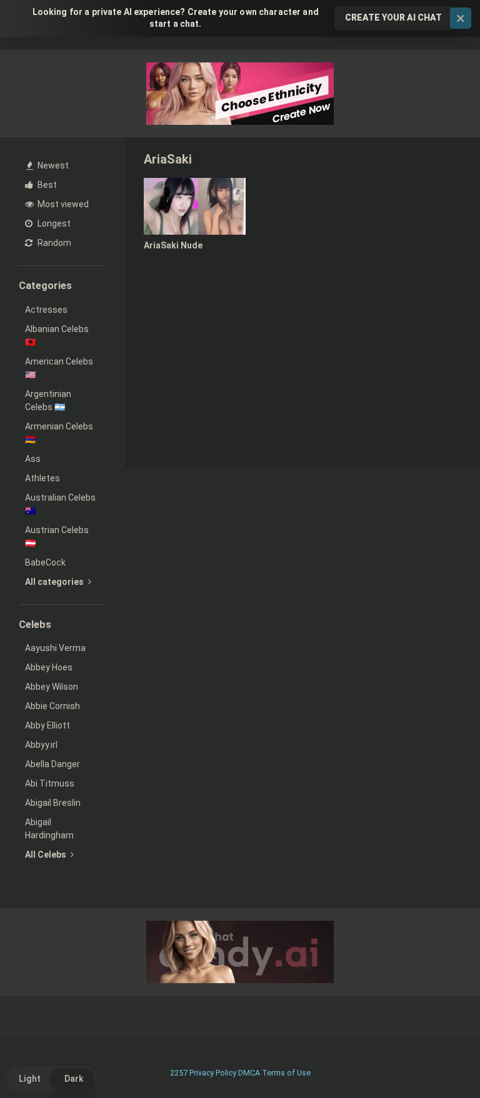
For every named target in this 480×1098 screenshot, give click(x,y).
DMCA (249, 1072)
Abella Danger (52, 764)
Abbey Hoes (48, 667)
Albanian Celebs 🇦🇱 (57, 335)
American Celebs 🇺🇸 (59, 368)
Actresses (46, 310)
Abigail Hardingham (49, 828)
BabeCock (45, 562)
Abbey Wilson (51, 687)
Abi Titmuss (49, 783)
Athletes (42, 478)
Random (53, 243)
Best (46, 185)
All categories (55, 582)
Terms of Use (286, 1072)
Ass (33, 459)
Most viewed (62, 204)
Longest (53, 223)
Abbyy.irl (41, 745)
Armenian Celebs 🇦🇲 (59, 432)
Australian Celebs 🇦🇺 (60, 504)
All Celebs (46, 855)
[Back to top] (438, 1060)
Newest (52, 165)
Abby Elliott (47, 725)
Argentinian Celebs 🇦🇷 (48, 400)
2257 (179, 1072)
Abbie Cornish (52, 706)
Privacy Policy (212, 1072)
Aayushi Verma (55, 648)
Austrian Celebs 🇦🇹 (57, 536)
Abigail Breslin (53, 803)
